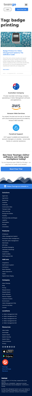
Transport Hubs (6, 209)
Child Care (5, 204)
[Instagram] (12, 347)
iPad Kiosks (5, 243)
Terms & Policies (6, 341)
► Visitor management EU (9, 320)
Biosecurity (5, 200)
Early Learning (6, 211)
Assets (4, 273)
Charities (4, 202)
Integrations (5, 262)
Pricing (4, 287)
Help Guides (5, 330)
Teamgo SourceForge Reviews (6, 369)
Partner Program (6, 296)
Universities (5, 226)
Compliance (5, 251)
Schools (4, 224)
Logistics (4, 220)
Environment (5, 301)
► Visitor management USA (9, 314)
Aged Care (5, 196)
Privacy (4, 343)
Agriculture (5, 198)
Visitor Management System (10, 236)
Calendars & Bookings (8, 249)
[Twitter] (5, 347)
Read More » (6, 69)
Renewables (5, 222)
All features (5, 234)
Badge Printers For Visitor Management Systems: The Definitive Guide (13, 52)
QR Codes (5, 245)
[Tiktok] (14, 347)
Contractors (5, 267)
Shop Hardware (6, 294)
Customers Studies (7, 298)
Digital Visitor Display (8, 276)
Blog (3, 285)
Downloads (5, 332)
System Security (6, 337)
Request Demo (6, 290)
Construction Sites (7, 207)
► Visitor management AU (9, 316)
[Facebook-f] (3, 347)
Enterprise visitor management (10, 238)
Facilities (4, 215)
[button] (26, 4)
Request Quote (6, 292)
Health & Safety (6, 254)
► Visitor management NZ (9, 323)
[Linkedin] (9, 347)
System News (6, 339)
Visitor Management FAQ (9, 303)
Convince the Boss (7, 305)
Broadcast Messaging (8, 247)
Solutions (5, 192)
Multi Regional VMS (7, 256)
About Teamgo (6, 283)
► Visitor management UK (9, 318)
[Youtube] (7, 347)
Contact (4, 307)
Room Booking (6, 269)
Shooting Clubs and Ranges (9, 218)
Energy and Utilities (7, 213)
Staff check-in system (8, 265)
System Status (6, 334)
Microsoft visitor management (10, 240)
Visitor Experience (7, 271)
